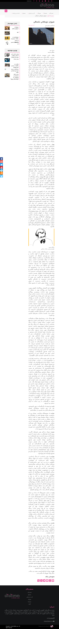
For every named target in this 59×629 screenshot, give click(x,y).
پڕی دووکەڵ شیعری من (15, 43)
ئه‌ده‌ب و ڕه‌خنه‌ (15, 13)
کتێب (48, 15)
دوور (18, 32)
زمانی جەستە (16, 59)
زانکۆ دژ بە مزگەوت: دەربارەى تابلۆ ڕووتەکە (15, 65)
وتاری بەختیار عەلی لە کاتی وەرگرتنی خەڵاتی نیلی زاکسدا (15, 55)
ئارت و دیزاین (31, 13)
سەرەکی (51, 13)
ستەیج (24, 13)
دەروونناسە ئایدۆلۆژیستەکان (15, 28)
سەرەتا (52, 15)
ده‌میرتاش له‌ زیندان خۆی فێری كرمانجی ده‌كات (15, 70)
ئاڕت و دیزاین (30, 597)
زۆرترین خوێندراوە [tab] (12, 50)
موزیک (39, 13)
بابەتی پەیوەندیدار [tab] (12, 23)
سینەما (45, 13)
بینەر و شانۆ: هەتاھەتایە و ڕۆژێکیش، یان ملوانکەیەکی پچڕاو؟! (15, 77)
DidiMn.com (15, 626)
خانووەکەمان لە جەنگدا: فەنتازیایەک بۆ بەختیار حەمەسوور (15, 39)
